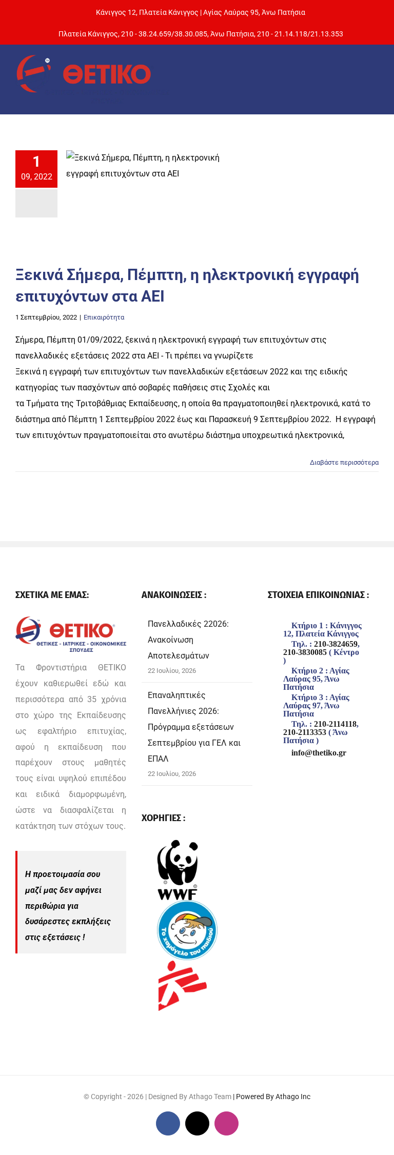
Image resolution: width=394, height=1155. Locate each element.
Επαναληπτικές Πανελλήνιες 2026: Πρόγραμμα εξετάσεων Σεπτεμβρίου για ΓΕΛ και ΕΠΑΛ (194, 727)
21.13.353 (326, 34)
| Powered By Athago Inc (271, 1096)
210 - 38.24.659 (146, 34)
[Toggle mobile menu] (371, 78)
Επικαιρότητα (104, 317)
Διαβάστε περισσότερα (344, 462)
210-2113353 (304, 732)
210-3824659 (336, 644)
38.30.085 (190, 34)
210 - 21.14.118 (282, 34)
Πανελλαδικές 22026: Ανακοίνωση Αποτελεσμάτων (188, 640)
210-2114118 (335, 724)
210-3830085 (305, 652)
